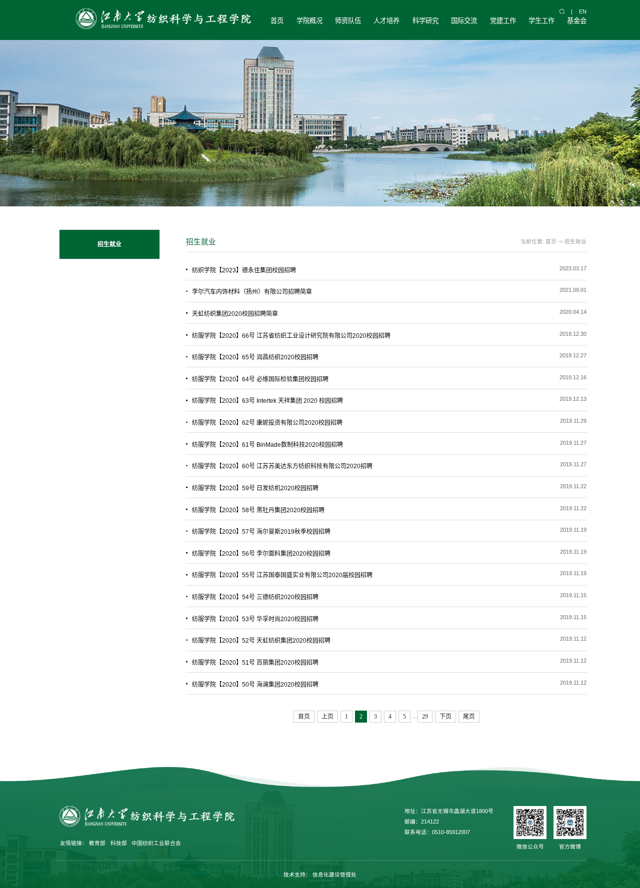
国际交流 (464, 20)
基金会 (576, 20)
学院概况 (309, 20)
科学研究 (425, 20)
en (582, 11)
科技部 (118, 843)
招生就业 (575, 241)
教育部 (97, 843)
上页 (328, 716)
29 (425, 716)
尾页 (469, 716)
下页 (446, 716)
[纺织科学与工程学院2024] (162, 20)
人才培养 (387, 20)
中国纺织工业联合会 (156, 843)
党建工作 (503, 20)
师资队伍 (348, 20)
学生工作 (541, 20)
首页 (277, 20)
